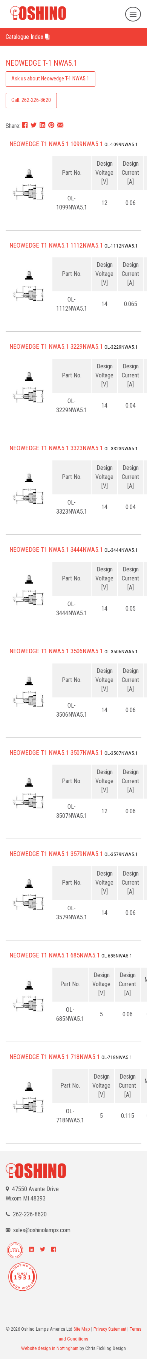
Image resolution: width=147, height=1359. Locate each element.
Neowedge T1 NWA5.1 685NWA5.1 (54, 955)
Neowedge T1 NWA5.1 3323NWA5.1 (56, 448)
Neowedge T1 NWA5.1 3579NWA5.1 (56, 853)
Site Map (82, 1329)
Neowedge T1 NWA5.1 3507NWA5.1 (56, 752)
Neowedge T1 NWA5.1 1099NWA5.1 (56, 144)
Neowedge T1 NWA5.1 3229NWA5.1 (56, 346)
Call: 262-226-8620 (31, 100)
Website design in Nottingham (49, 1348)
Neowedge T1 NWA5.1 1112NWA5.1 (56, 245)
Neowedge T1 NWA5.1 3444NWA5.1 (56, 549)
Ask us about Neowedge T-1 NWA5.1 (50, 78)
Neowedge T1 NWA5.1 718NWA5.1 (54, 1056)
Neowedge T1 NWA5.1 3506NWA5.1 (56, 651)
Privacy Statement (109, 1329)
